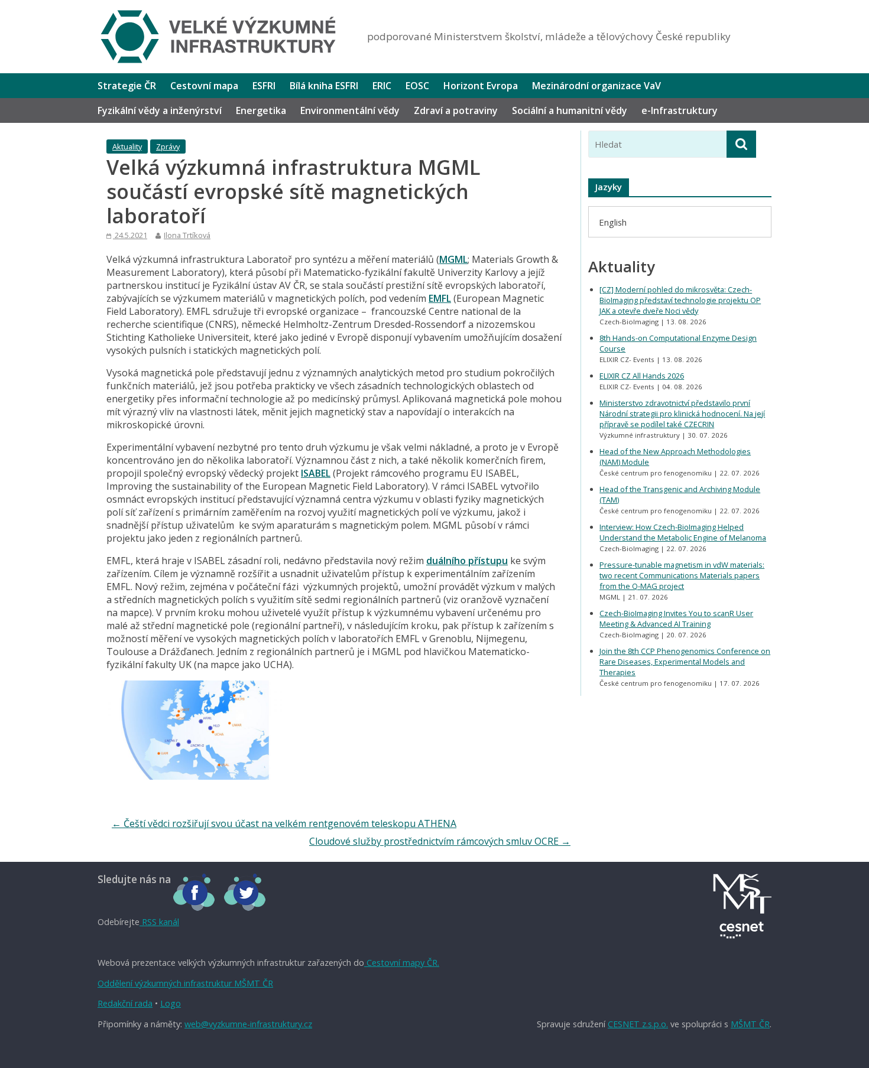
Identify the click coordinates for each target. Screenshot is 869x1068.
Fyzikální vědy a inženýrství (160, 110)
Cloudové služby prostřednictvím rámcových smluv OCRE (439, 841)
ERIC (381, 85)
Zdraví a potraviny (456, 110)
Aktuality (127, 146)
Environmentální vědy (350, 110)
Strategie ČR (127, 85)
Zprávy (168, 146)
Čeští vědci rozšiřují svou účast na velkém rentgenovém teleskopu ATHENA (284, 823)
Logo (170, 1003)
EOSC (417, 85)
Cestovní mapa (204, 85)
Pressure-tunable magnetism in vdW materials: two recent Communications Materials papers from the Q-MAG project (681, 575)
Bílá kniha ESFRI (324, 85)
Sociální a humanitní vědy (569, 110)
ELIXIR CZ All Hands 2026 (641, 375)
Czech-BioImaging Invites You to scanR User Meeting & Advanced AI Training (676, 618)
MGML (453, 259)
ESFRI (263, 85)
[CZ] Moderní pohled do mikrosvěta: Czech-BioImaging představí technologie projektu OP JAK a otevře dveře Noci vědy (680, 300)
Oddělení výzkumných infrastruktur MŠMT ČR (185, 983)
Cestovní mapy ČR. (401, 962)
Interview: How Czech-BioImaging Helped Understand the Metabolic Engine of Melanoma (682, 532)
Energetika (261, 110)
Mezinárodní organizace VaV (596, 85)
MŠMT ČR (750, 1024)
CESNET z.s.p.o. (638, 1024)
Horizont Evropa (480, 85)
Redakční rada (125, 1003)
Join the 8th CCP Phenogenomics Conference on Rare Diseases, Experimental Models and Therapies (684, 662)
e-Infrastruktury (679, 110)
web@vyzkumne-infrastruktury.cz (248, 1024)
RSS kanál (159, 921)
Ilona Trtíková (187, 235)
